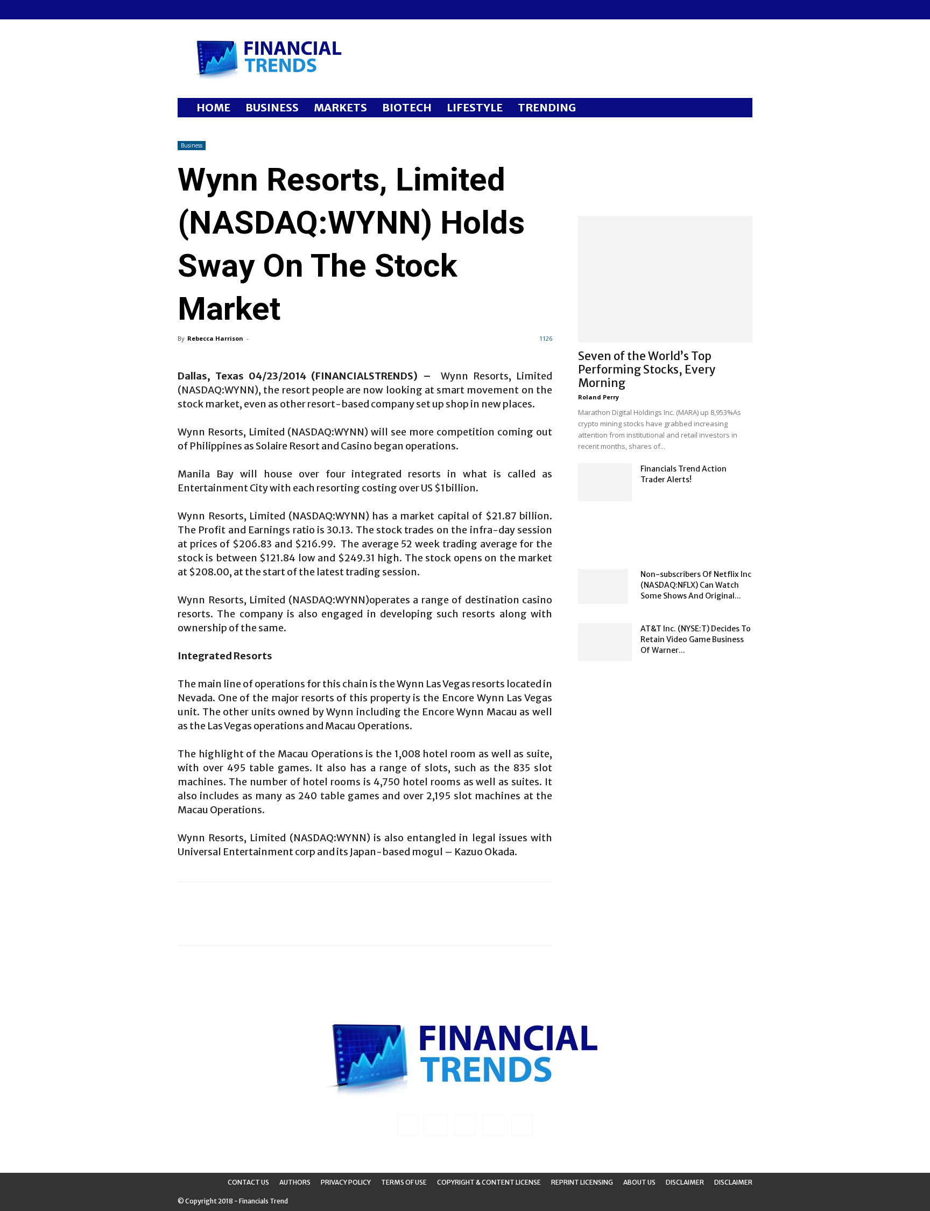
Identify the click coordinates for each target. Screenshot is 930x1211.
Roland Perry (598, 397)
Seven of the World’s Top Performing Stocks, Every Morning (647, 369)
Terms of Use (404, 1182)
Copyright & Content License (489, 1182)
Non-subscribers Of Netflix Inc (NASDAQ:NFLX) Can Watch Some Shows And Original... (695, 585)
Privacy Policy (346, 1182)
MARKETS (340, 107)
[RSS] (221, 9)
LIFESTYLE (475, 107)
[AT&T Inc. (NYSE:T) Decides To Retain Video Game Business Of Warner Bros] (605, 642)
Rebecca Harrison (215, 338)
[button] (739, 108)
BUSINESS (272, 107)
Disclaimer (685, 1182)
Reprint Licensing (582, 1182)
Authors (295, 1182)
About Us (639, 1182)
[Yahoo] (257, 9)
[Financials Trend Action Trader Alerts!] (605, 482)
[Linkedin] (203, 9)
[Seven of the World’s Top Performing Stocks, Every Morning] (665, 279)
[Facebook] (186, 9)
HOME (213, 107)
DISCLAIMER (733, 1182)
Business (191, 145)
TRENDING (547, 107)
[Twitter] (239, 9)
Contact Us (248, 1182)
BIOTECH (407, 107)
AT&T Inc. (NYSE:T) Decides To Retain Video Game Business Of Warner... (695, 639)
